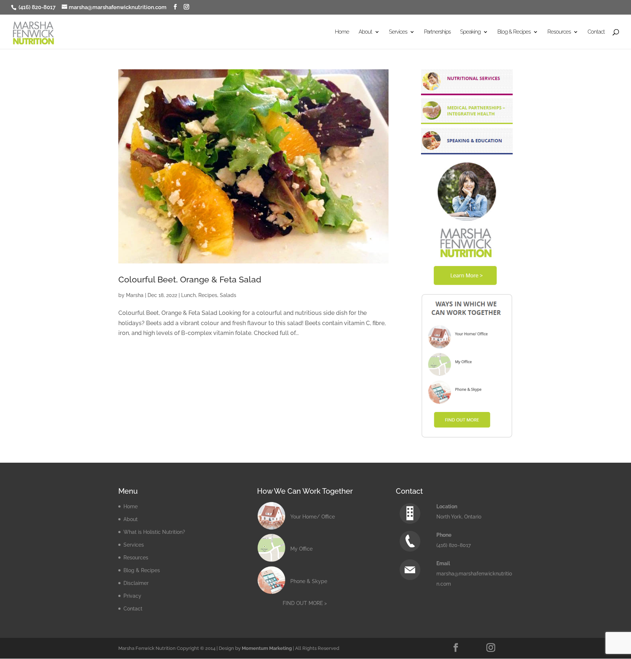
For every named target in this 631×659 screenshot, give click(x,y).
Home (342, 32)
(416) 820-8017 (36, 7)
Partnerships (437, 32)
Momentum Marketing (267, 648)
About (130, 519)
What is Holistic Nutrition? (154, 532)
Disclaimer (136, 583)
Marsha (135, 295)
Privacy (132, 596)
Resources (135, 557)
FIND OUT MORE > (305, 603)
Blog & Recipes (141, 570)
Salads (228, 295)
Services (133, 545)
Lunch (188, 295)
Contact (596, 32)
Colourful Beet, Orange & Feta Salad (189, 279)
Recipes (207, 295)
